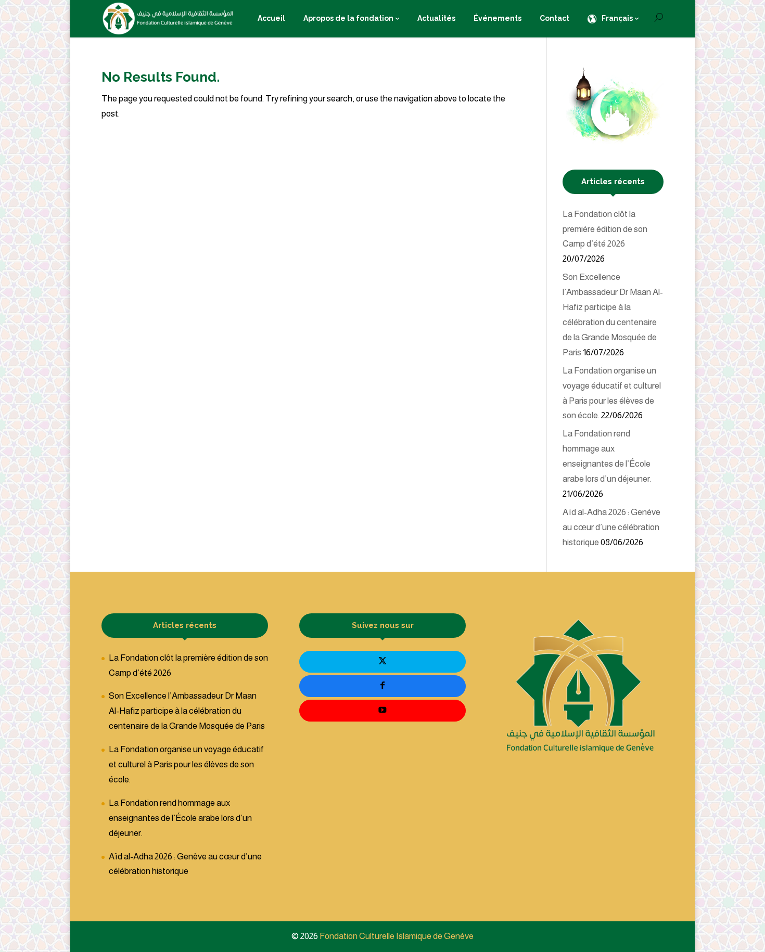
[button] (739, 882)
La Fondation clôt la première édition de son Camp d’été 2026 (605, 229)
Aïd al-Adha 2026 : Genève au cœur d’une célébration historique (611, 527)
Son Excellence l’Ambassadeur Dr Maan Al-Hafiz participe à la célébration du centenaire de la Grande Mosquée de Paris (187, 711)
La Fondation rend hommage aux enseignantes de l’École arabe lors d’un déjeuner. (180, 818)
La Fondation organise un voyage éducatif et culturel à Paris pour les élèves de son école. (186, 764)
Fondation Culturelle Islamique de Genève (397, 936)
